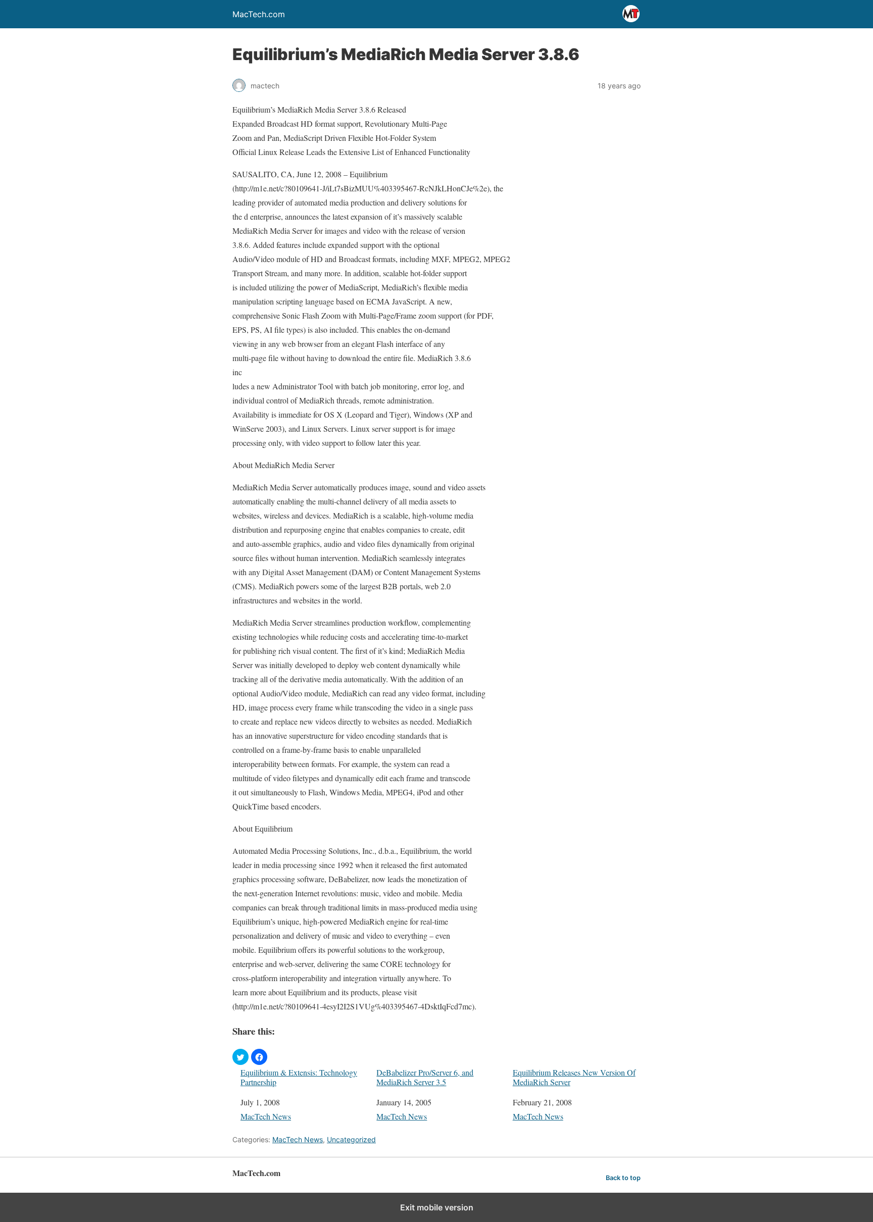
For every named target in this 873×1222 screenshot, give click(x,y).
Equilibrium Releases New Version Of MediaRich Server (574, 1077)
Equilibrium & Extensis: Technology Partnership (298, 1077)
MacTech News (265, 1116)
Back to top (623, 1178)
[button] (240, 1057)
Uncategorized (351, 1139)
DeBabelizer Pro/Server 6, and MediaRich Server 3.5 (424, 1077)
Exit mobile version (436, 1207)
